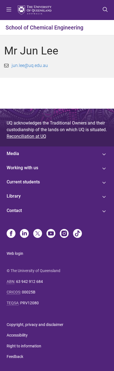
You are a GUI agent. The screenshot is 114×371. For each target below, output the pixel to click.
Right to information (24, 346)
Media (13, 153)
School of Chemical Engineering (44, 27)
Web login (15, 253)
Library (14, 196)
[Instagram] (64, 234)
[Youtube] (50, 234)
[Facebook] (11, 234)
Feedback (15, 356)
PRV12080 (29, 303)
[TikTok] (77, 234)
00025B (28, 292)
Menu (9, 10)
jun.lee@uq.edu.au (30, 65)
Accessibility (17, 335)
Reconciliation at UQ (26, 136)
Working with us (22, 167)
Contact (14, 210)
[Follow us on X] (37, 234)
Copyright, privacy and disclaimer (35, 324)
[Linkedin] (24, 234)
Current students (23, 182)
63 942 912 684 (29, 281)
